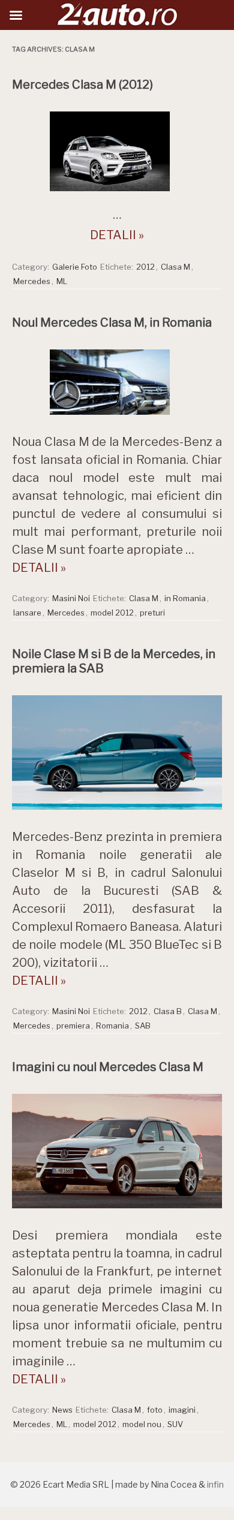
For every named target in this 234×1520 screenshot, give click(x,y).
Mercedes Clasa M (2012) (82, 84)
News (62, 1410)
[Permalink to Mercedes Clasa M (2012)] (117, 194)
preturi (152, 612)
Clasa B (168, 1011)
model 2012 (112, 612)
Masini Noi (71, 598)
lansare (27, 612)
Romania (112, 1025)
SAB (143, 1025)
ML (61, 281)
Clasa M (175, 267)
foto (155, 1410)
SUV (175, 1424)
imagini (182, 1410)
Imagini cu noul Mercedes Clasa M (107, 1067)
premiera (73, 1025)
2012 (145, 267)
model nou (141, 1424)
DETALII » (117, 235)
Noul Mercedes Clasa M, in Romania (112, 322)
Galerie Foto (74, 267)
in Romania (185, 598)
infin (215, 1484)
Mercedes (31, 281)
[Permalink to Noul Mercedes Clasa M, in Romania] (117, 418)
